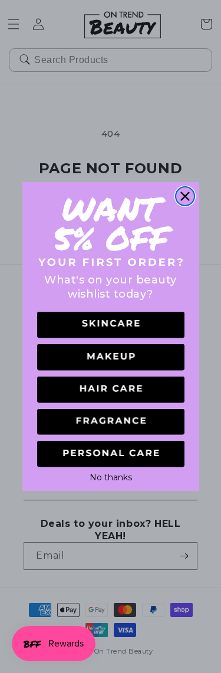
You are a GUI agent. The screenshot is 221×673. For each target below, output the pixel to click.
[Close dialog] (185, 196)
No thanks (111, 476)
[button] (110, 325)
